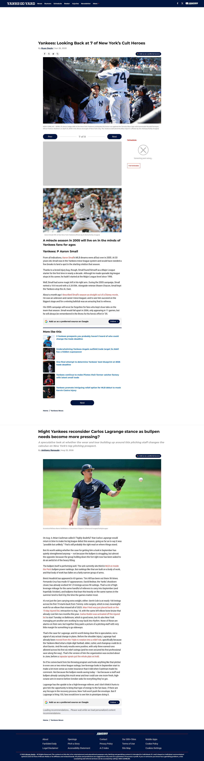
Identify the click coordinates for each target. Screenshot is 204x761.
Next (114, 136)
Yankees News (57, 411)
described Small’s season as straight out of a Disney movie (90, 294)
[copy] (57, 53)
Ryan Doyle (47, 48)
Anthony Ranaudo (50, 450)
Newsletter (86, 3)
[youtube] (187, 3)
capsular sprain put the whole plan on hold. (79, 656)
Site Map (126, 748)
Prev (50, 136)
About (45, 739)
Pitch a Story (74, 743)
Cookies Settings (153, 748)
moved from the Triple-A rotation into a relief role (78, 640)
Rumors (47, 3)
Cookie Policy (152, 743)
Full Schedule (134, 166)
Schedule (58, 3)
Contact (103, 739)
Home (45, 411)
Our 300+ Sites (129, 739)
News (39, 3)
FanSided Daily (50, 743)
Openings (72, 739)
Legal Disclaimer (50, 748)
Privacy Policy (106, 743)
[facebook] (177, 3)
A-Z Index (104, 748)
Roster (67, 3)
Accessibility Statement (79, 748)
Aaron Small (68, 257)
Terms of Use (128, 743)
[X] (182, 3)
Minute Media (30, 754)
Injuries (75, 3)
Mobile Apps (151, 739)
